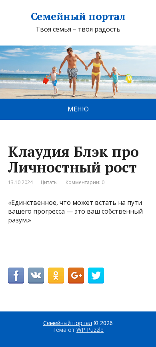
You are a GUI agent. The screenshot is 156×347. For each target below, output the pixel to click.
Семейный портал (78, 16)
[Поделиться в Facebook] (16, 276)
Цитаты (49, 182)
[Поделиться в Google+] (76, 276)
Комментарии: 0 (85, 182)
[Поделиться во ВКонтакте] (36, 276)
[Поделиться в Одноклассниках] (56, 276)
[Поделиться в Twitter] (96, 276)
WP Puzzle (90, 329)
